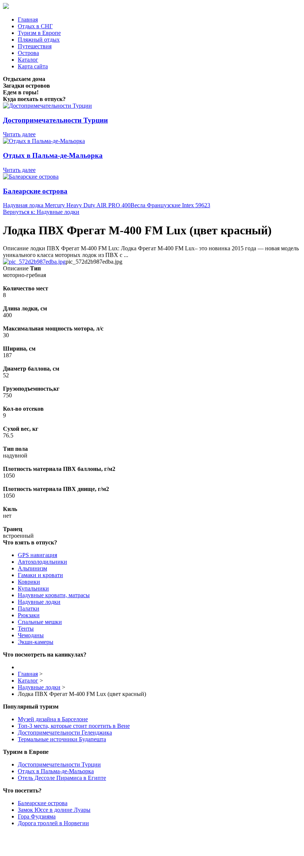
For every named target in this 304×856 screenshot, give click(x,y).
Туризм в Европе (39, 33)
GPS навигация (37, 555)
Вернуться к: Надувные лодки (41, 212)
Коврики (29, 582)
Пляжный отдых (39, 39)
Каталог (28, 59)
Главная (28, 19)
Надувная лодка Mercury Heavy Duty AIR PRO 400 (66, 205)
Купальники (33, 588)
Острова (28, 53)
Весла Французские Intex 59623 (170, 205)
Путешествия (35, 46)
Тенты (26, 628)
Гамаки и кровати (40, 575)
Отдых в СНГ (35, 26)
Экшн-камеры (35, 642)
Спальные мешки (40, 622)
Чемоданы (31, 635)
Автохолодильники (42, 562)
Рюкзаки (29, 615)
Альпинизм (32, 568)
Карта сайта (33, 66)
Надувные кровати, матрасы (54, 595)
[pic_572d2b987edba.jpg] (34, 261)
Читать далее (19, 134)
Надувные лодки (39, 602)
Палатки (28, 608)
